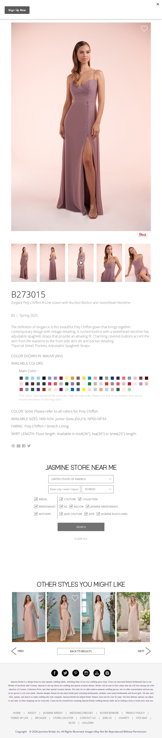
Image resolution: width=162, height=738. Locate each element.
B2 (65, 506)
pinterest (75, 673)
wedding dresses (102, 701)
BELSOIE (79, 506)
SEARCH (81, 527)
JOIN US (107, 718)
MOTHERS (45, 514)
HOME (17, 713)
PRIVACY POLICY (135, 713)
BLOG (72, 723)
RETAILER (40, 718)
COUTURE (70, 499)
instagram (86, 673)
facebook (54, 673)
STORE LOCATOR (63, 718)
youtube (96, 673)
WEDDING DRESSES (81, 713)
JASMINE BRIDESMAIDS (104, 506)
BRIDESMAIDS (47, 506)
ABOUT (32, 713)
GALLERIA (88, 723)
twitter (65, 673)
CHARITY (124, 718)
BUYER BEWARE (109, 713)
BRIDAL (43, 499)
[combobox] (81, 479)
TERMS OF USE (19, 718)
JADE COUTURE (73, 514)
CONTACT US (88, 718)
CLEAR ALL (81, 539)
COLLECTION (90, 499)
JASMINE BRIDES (53, 713)
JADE (91, 514)
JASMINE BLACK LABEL (114, 514)
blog (107, 673)
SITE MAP (141, 718)
